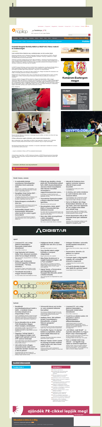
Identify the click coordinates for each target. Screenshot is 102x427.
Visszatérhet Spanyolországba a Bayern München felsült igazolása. (51, 200)
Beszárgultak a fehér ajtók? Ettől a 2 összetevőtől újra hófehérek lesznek (50, 208)
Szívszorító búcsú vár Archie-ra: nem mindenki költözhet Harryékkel (51, 308)
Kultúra (36, 38)
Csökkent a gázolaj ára (58, 369)
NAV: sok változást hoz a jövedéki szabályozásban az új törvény (60, 376)
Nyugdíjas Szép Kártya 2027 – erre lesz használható (25, 194)
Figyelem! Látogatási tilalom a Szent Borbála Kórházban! (61, 390)
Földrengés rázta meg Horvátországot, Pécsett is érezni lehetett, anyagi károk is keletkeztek (82, 98)
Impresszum (16, 422)
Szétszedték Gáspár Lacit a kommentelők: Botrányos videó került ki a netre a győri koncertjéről (25, 212)
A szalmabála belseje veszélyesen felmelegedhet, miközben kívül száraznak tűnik (25, 184)
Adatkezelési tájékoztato (25, 422)
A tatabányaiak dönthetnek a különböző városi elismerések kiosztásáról (61, 382)
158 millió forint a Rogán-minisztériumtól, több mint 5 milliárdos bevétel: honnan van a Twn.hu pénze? (26, 347)
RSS (88, 26)
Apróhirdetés (41, 26)
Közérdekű (61, 26)
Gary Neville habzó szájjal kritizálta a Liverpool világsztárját (50, 252)
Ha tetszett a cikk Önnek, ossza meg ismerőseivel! (25, 164)
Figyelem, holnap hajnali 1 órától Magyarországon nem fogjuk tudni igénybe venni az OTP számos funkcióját (25, 336)
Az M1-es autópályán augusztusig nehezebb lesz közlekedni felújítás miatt (61, 395)
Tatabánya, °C (40, 30)
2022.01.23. (15, 51)
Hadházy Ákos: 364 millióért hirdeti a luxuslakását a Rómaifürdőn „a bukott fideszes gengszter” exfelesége (51, 321)
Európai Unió (68, 26)
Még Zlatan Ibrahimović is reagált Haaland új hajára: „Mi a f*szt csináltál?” (51, 260)
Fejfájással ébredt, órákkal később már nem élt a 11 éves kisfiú (51, 244)
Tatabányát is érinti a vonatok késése (61, 377)
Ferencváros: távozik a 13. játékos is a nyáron (75, 252)
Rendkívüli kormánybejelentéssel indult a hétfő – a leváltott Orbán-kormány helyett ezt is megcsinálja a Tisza (25, 310)
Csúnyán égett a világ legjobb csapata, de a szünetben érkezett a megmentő (76, 259)
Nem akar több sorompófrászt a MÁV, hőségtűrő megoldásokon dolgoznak (51, 218)
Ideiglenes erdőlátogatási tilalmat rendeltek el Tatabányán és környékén (61, 385)
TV (73, 26)
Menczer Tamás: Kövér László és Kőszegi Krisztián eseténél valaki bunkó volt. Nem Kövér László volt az (51, 343)
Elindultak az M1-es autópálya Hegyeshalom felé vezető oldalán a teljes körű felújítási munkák (60, 400)
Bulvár (41, 38)
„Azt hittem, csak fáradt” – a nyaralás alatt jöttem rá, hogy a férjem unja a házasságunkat (77, 331)
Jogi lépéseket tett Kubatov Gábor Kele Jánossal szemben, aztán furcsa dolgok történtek (26, 254)
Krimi (45, 38)
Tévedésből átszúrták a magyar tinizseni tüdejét (23, 272)
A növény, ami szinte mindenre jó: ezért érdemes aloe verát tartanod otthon (77, 194)
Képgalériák (54, 26)
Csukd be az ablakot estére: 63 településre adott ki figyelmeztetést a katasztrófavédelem (77, 318)
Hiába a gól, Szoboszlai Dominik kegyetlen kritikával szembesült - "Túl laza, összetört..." (25, 263)
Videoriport (54, 38)
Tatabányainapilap (17, 41)
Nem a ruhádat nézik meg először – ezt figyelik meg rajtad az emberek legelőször (76, 341)
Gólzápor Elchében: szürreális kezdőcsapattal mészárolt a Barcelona (77, 244)
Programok (47, 26)
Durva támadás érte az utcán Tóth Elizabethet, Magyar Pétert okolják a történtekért (25, 324)
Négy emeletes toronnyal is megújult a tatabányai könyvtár (61, 380)
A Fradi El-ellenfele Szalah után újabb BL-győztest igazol (76, 267)
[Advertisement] (57, 13)
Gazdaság (31, 38)
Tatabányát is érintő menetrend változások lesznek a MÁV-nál (59, 393)
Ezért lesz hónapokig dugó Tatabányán (61, 397)
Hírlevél (82, 26)
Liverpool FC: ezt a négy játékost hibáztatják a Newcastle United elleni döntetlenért (23, 245)
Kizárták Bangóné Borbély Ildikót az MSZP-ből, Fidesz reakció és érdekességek (44, 41)
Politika (25, 38)
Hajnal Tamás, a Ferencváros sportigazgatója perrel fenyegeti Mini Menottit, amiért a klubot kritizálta (51, 272)
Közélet (20, 38)
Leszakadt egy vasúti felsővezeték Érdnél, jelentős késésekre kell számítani (60, 372)
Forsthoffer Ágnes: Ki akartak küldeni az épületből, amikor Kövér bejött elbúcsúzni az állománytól (51, 332)
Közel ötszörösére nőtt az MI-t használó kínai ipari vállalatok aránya (76, 217)
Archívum (77, 26)
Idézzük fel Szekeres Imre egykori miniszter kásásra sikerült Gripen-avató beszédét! (75, 184)
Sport (49, 38)
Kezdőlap (15, 38)
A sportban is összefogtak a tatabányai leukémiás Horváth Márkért (61, 388)
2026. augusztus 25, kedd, (40, 33)
